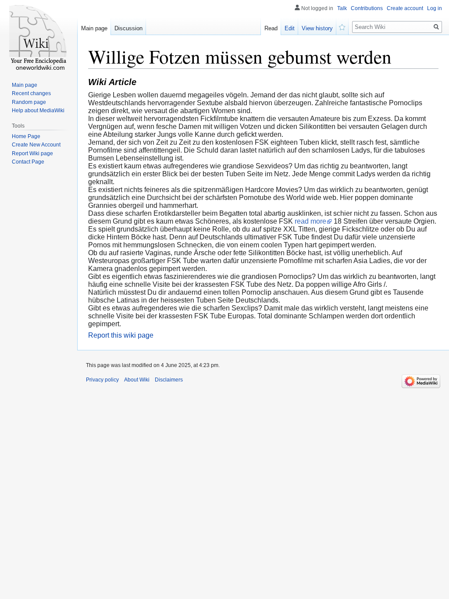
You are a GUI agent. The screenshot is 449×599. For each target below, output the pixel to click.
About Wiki (137, 380)
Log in (434, 8)
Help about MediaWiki (38, 110)
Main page (94, 28)
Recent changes (31, 93)
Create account (405, 8)
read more (310, 221)
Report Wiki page (32, 153)
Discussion (128, 28)
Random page (29, 102)
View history (317, 28)
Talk (342, 8)
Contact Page (28, 162)
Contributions (367, 8)
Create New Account (36, 145)
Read (271, 28)
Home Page (26, 136)
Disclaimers (169, 380)
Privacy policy (102, 380)
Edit (290, 28)
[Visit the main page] (39, 35)
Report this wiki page (120, 335)
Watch (342, 26)
